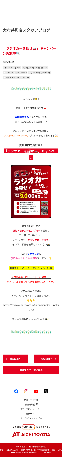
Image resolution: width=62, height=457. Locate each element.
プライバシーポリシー (31, 409)
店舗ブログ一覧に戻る (31, 370)
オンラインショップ (30, 418)
